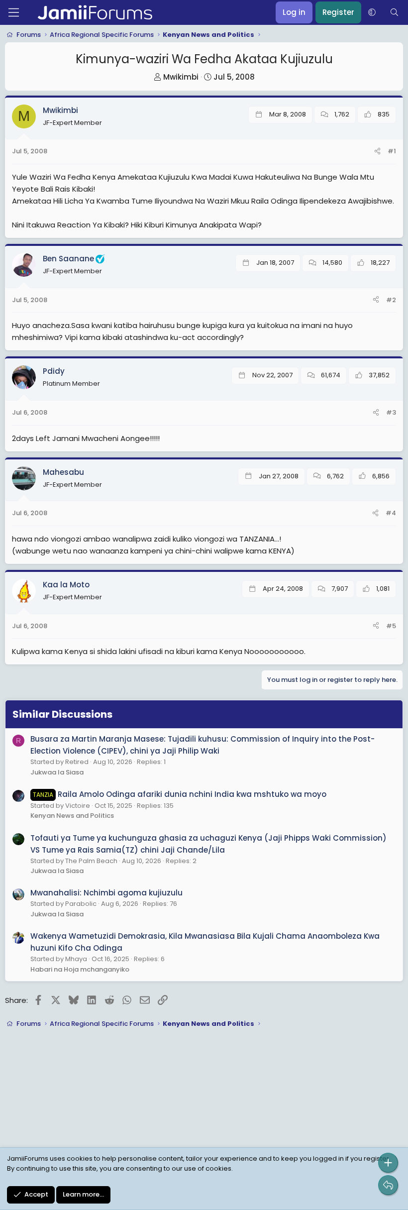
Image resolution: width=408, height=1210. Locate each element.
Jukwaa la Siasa (57, 772)
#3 (391, 412)
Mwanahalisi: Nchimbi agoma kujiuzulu (106, 892)
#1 (392, 151)
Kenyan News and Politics (72, 815)
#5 (391, 626)
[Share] (377, 151)
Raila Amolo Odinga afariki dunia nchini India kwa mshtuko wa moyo (179, 794)
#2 (391, 300)
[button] (372, 12)
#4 (391, 513)
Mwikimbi (181, 77)
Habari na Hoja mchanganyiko (79, 969)
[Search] (394, 12)
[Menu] (13, 12)
